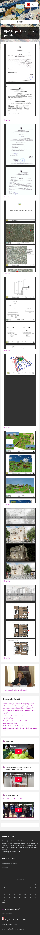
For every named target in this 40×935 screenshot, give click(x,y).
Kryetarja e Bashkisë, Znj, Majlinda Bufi (15, 690)
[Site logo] (20, 16)
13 (20, 891)
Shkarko (7, 120)
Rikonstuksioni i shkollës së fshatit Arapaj (15, 799)
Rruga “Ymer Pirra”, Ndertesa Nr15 (15, 920)
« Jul (3, 903)
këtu (19, 852)
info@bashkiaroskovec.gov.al (15, 929)
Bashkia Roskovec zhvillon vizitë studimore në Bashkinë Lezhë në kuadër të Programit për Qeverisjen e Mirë (20, 728)
